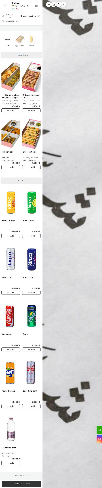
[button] (21, 6)
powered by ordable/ (21, 475)
